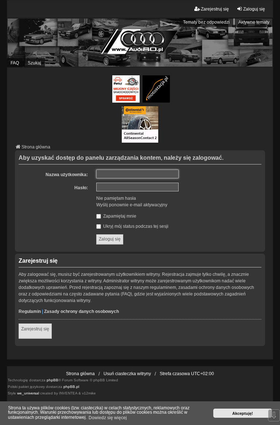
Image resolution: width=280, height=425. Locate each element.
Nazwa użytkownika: (67, 174)
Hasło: (81, 187)
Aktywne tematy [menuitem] (253, 22)
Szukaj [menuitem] (34, 62)
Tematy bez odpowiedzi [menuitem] (206, 22)
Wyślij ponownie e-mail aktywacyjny (131, 204)
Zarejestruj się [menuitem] (215, 9)
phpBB (52, 380)
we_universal (28, 393)
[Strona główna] (140, 42)
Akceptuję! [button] (242, 413)
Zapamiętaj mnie (119, 216)
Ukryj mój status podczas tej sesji (135, 226)
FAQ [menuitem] (15, 62)
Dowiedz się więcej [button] (108, 417)
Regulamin (30, 311)
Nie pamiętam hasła (116, 198)
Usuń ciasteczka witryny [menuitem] (127, 373)
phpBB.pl (71, 387)
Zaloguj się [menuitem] (254, 9)
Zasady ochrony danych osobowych (81, 311)
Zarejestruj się (35, 328)
